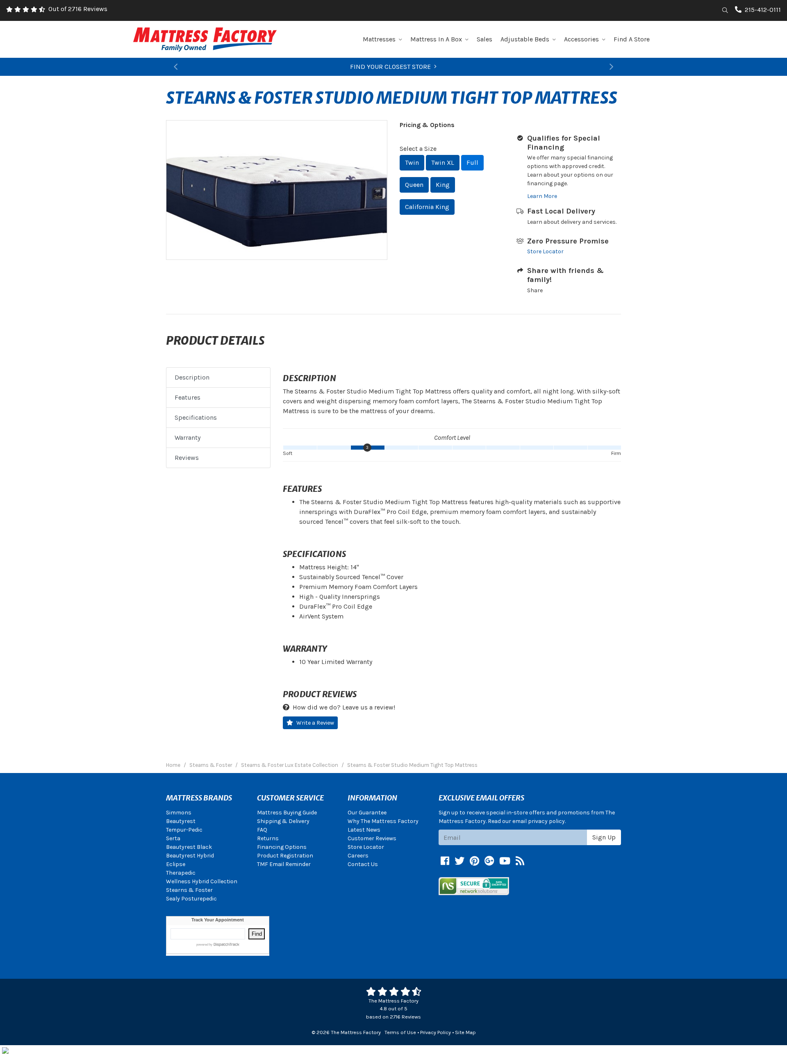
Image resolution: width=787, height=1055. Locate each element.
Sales (484, 39)
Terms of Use (400, 1032)
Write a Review (315, 722)
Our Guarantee (367, 812)
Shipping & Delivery (283, 821)
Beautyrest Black (189, 847)
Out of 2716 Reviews (77, 9)
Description (192, 377)
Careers (358, 855)
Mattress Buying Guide (287, 812)
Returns (268, 838)
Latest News (364, 829)
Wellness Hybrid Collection (201, 881)
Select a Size (418, 148)
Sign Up (604, 837)
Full (472, 162)
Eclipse (175, 864)
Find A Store (632, 39)
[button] (175, 67)
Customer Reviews (372, 838)
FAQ (262, 829)
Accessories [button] (581, 39)
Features (187, 397)
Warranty (187, 437)
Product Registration (285, 855)
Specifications (196, 417)
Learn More (542, 196)
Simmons (178, 812)
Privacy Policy (435, 1032)
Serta (173, 838)
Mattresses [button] (379, 39)
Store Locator (545, 251)
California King (427, 207)
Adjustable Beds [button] (524, 39)
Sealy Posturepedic (191, 898)
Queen (414, 185)
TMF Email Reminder (284, 864)
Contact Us (363, 864)
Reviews (187, 458)
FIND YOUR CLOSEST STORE (390, 66)
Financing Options (282, 847)
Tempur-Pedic (184, 829)
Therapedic (181, 872)
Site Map (465, 1032)
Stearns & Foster (189, 890)
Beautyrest (181, 821)
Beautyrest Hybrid (190, 855)
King (443, 185)
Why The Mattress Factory (383, 821)
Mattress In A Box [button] (436, 39)
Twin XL (442, 162)
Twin (412, 162)
